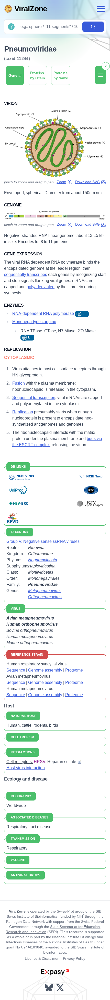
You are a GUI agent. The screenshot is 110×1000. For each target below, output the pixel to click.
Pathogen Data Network (25, 921)
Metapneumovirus (44, 590)
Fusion (18, 383)
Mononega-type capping (34, 321)
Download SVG (87, 182)
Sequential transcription (33, 397)
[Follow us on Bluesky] (49, 988)
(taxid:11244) (17, 58)
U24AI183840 (32, 947)
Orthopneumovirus (45, 597)
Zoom (61, 182)
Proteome (74, 670)
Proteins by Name (60, 75)
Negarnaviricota (42, 560)
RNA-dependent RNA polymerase (43, 313)
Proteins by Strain (37, 75)
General (14, 75)
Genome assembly (45, 670)
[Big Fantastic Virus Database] (12, 517)
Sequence (15, 670)
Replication (22, 412)
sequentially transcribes (25, 274)
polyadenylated (40, 287)
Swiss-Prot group (70, 911)
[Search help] (11, 27)
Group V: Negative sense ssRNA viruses (43, 541)
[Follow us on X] (60, 988)
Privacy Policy (74, 958)
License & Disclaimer (42, 958)
